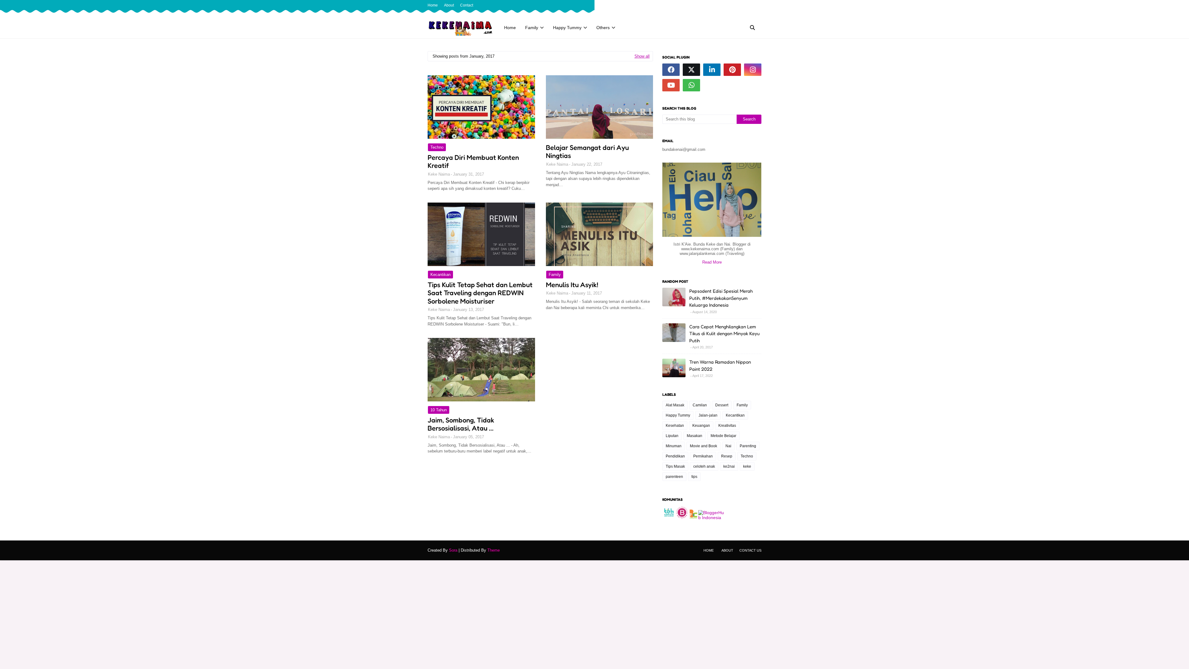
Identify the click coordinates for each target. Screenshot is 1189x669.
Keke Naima (439, 174)
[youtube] (671, 85)
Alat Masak (675, 405)
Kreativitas (727, 425)
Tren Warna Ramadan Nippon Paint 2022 (720, 365)
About (449, 5)
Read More (712, 262)
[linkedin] (712, 69)
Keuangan (701, 425)
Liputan (672, 436)
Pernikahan (703, 456)
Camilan (700, 405)
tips (694, 476)
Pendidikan (675, 456)
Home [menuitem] (510, 27)
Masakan (694, 436)
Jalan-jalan (708, 415)
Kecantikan (440, 274)
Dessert (721, 405)
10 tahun (438, 410)
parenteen (674, 476)
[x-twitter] (749, 5)
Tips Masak (675, 466)
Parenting (748, 446)
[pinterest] (732, 69)
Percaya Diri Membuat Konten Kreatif (473, 161)
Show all (642, 56)
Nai (728, 446)
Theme (493, 550)
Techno (436, 147)
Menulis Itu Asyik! (572, 285)
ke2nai (729, 466)
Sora (453, 550)
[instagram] (758, 5)
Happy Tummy (678, 415)
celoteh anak (704, 466)
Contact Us (750, 550)
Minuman (674, 446)
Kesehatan (675, 425)
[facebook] (739, 5)
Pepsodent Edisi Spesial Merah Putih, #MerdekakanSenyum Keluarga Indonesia (721, 298)
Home (433, 5)
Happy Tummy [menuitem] (567, 27)
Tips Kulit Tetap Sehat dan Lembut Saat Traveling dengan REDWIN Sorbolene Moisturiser (480, 293)
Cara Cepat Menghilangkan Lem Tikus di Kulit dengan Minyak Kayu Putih (724, 333)
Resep (726, 456)
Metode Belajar (723, 436)
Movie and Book (703, 446)
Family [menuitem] (531, 27)
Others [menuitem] (603, 27)
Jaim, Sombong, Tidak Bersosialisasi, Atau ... (461, 424)
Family (555, 274)
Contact (466, 5)
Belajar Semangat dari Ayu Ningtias (587, 151)
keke (747, 466)
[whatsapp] (691, 85)
